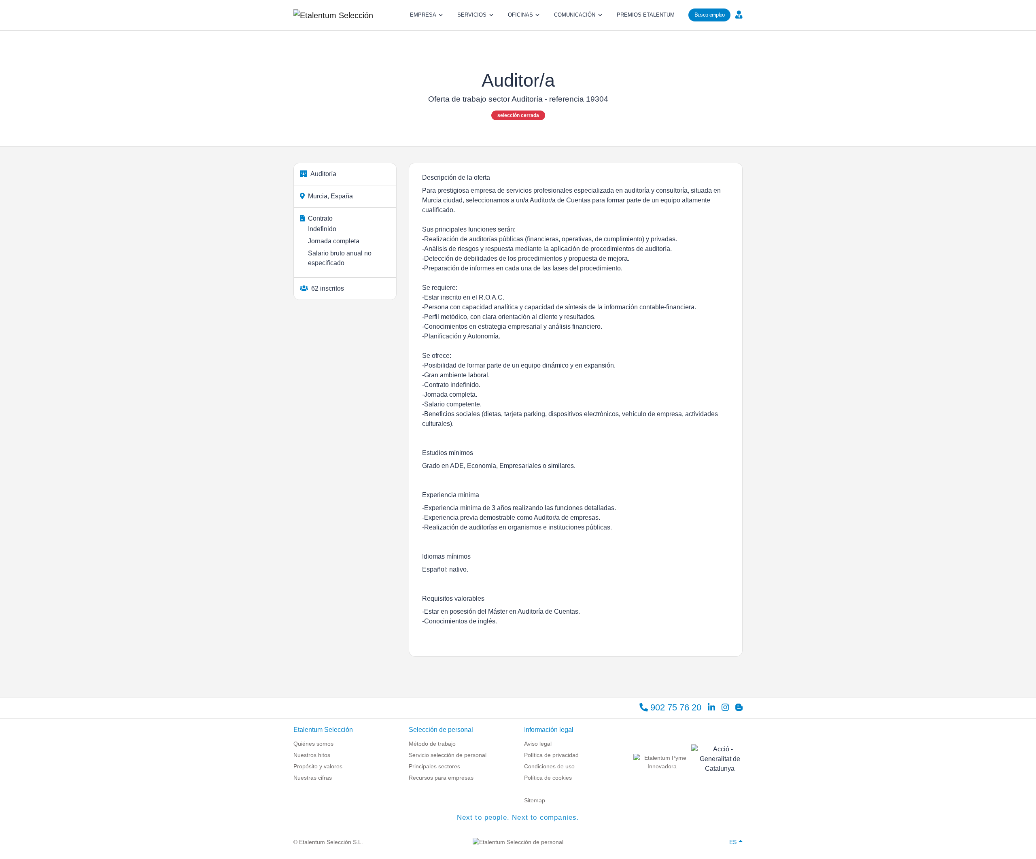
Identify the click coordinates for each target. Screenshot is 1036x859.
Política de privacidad (551, 755)
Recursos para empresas (441, 777)
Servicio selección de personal (447, 755)
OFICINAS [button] (520, 15)
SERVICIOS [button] (471, 15)
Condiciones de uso (549, 766)
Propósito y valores (317, 766)
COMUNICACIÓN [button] (574, 15)
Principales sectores (434, 766)
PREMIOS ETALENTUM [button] (646, 15)
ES (733, 842)
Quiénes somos (313, 743)
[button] (738, 14)
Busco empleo (709, 15)
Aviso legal (538, 743)
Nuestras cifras (312, 777)
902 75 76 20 (674, 707)
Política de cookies (548, 777)
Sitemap (534, 800)
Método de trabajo (432, 743)
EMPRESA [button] (423, 15)
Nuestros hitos (311, 755)
